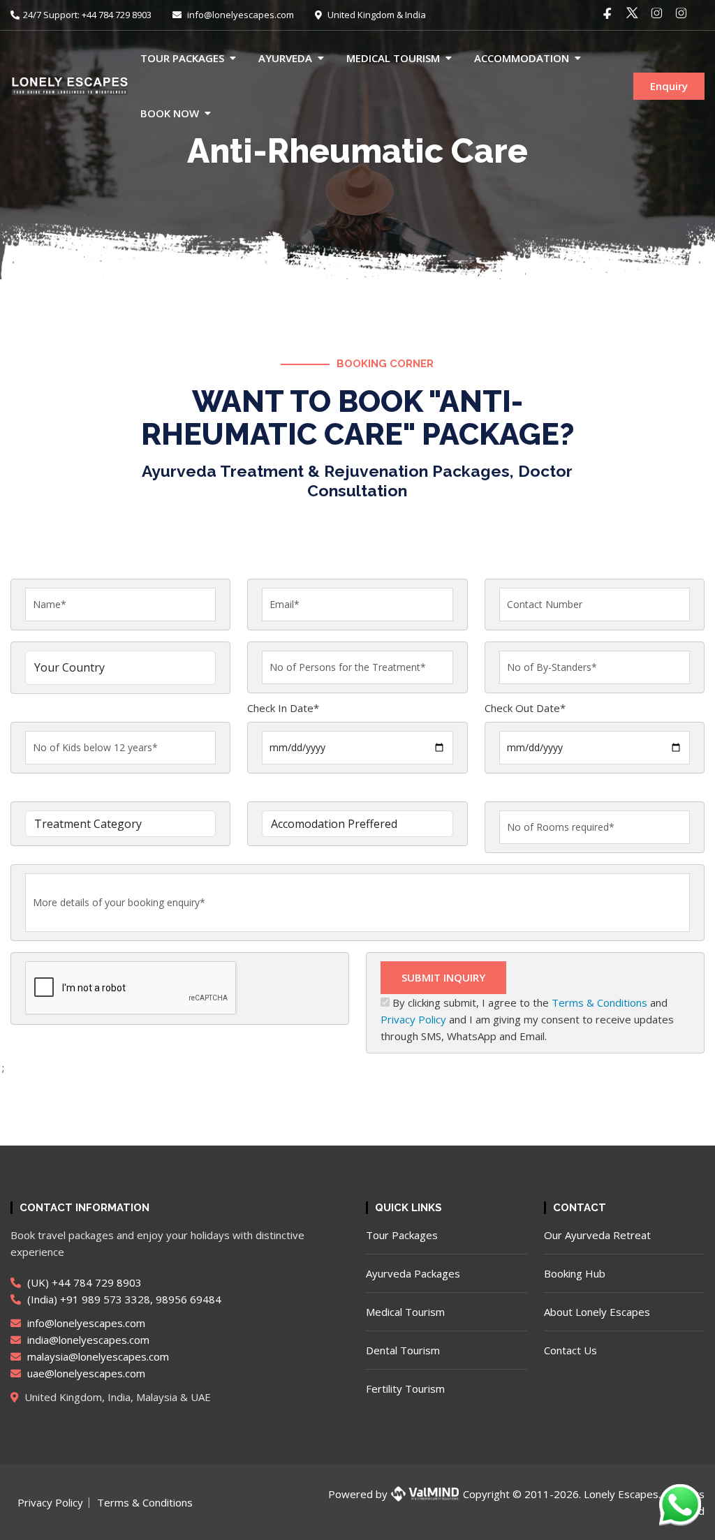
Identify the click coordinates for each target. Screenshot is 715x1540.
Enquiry (669, 86)
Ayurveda (285, 58)
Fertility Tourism (405, 1388)
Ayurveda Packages (413, 1273)
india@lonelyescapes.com (86, 1340)
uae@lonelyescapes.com (84, 1373)
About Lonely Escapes (597, 1312)
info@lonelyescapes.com (239, 14)
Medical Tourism (393, 58)
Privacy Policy (413, 1019)
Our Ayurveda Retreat (597, 1235)
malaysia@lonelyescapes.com (96, 1356)
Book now (169, 113)
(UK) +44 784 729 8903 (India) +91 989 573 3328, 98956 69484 (122, 1290)
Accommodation (521, 58)
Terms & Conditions (599, 1002)
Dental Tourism (403, 1350)
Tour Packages (182, 58)
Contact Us (570, 1350)
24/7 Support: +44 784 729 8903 (87, 14)
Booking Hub (574, 1273)
